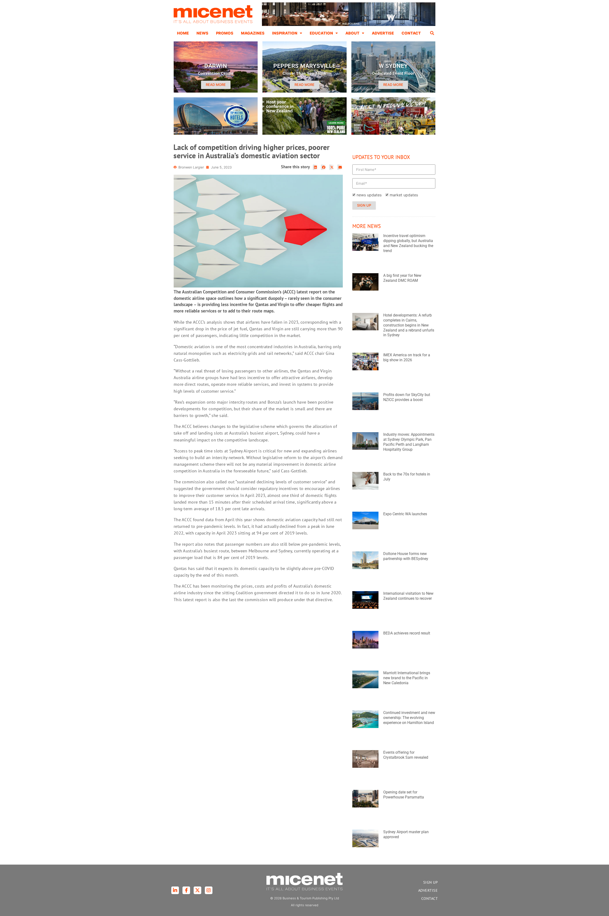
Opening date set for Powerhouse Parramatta (403, 794)
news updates (369, 195)
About (352, 33)
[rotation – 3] (393, 133)
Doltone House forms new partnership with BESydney (405, 556)
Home (183, 33)
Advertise (383, 33)
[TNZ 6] (304, 133)
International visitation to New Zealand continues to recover (408, 596)
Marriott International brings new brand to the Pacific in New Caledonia (406, 678)
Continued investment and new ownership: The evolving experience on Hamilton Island (409, 717)
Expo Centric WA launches (405, 514)
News (202, 33)
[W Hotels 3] (216, 133)
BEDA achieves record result (406, 633)
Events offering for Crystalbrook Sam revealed (405, 755)
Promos (224, 33)
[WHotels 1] (348, 24)
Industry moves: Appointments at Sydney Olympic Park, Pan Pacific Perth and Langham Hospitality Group (408, 441)
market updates (404, 195)
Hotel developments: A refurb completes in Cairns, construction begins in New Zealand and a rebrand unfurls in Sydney (408, 325)
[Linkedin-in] (175, 890)
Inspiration (284, 33)
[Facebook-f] (186, 890)
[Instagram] (208, 890)
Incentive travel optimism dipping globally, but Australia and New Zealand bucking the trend (408, 243)
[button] (432, 33)
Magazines (253, 33)
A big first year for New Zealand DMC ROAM (402, 278)
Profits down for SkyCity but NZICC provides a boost (406, 397)
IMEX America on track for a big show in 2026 (406, 357)
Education (321, 33)
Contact (411, 33)
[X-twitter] (197, 890)
